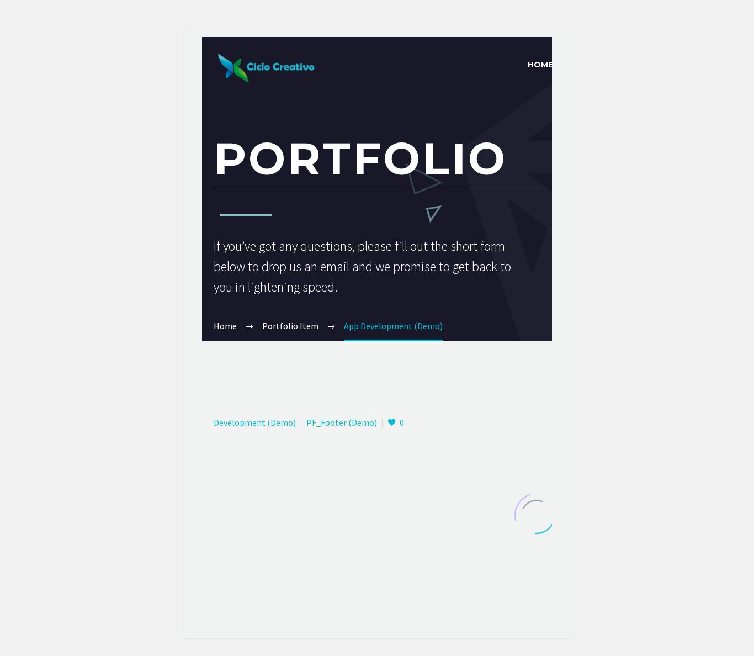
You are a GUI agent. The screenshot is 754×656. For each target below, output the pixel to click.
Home (540, 65)
